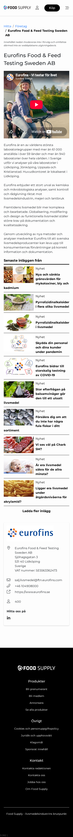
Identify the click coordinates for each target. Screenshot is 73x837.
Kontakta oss (36, 775)
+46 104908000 (26, 586)
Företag (21, 26)
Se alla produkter (36, 709)
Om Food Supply (36, 789)
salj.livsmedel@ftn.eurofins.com (38, 580)
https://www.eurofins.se (32, 592)
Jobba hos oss (36, 782)
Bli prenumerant (36, 689)
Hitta (7, 26)
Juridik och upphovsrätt (36, 735)
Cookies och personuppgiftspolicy (36, 728)
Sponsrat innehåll (36, 749)
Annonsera (36, 703)
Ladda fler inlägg (36, 511)
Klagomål (36, 742)
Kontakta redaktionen (36, 768)
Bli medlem (36, 696)
